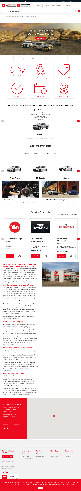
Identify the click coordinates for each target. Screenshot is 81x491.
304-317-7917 (11, 411)
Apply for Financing (55, 454)
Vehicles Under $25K (27, 458)
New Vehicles (25, 454)
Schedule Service (73, 214)
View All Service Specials (63, 214)
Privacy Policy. (69, 484)
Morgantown (7, 390)
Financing (54, 451)
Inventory (25, 451)
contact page (15, 385)
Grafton (14, 390)
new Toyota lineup (20, 316)
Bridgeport (34, 388)
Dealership (69, 451)
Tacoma (19, 291)
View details (40, 135)
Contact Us (16, 424)
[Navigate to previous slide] (1, 39)
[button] (54, 417)
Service (38, 451)
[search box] (40, 15)
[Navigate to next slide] (80, 39)
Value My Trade (54, 456)
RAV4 (4, 291)
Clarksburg (26, 388)
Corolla (19, 289)
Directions (5, 424)
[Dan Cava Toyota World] (9, 5)
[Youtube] (8, 428)
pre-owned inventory (9, 318)
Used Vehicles (25, 456)
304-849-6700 (12, 414)
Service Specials (40, 456)
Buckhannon (23, 390)
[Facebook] (4, 428)
